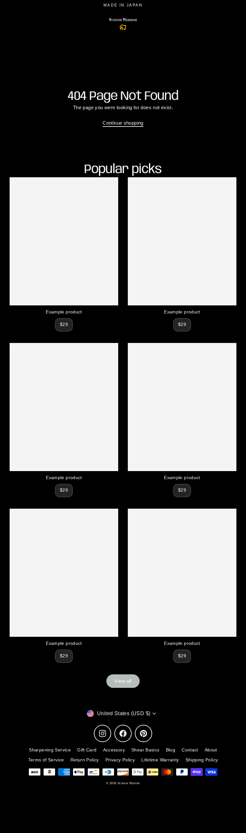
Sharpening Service (50, 750)
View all (122, 681)
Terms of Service (46, 760)
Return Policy (84, 760)
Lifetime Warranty (160, 760)
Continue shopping (123, 123)
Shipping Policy (201, 760)
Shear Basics (145, 750)
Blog (171, 750)
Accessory (114, 750)
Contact (190, 750)
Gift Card (86, 750)
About (211, 750)
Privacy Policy (120, 760)
